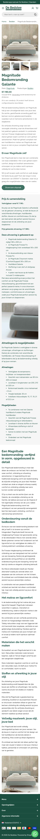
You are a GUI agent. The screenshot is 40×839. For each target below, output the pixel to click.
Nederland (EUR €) (12, 823)
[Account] (32, 8)
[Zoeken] (35, 14)
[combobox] (20, 14)
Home (4, 21)
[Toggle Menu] (3, 8)
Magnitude (10, 88)
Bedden (12, 21)
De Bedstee (12, 835)
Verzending (16, 95)
